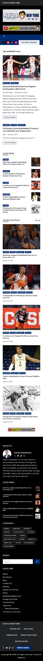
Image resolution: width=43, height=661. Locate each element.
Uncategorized (29, 542)
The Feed (28, 252)
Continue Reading (9, 117)
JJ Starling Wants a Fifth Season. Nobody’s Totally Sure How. (14, 175)
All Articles (7, 577)
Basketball (6, 83)
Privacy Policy (8, 602)
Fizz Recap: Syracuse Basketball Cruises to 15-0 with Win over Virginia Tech (21, 129)
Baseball (7, 528)
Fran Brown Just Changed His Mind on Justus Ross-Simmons (16, 186)
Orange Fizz (14, 83)
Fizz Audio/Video (18, 532)
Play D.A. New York (11, 3)
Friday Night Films (9, 539)
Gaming (6, 587)
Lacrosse (22, 539)
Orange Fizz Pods (10, 599)
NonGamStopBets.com (12, 596)
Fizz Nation (30, 532)
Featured (13, 125)
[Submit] (37, 561)
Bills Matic (27, 528)
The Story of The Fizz (11, 612)
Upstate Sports (8, 546)
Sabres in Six (8, 542)
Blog (4, 580)
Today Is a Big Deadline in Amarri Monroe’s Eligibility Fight (14, 198)
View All (37, 220)
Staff (4, 134)
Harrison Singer (8, 92)
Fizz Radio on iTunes (10, 535)
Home (5, 593)
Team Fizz (7, 605)
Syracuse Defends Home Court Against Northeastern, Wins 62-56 (19, 87)
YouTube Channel (23, 648)
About (5, 574)
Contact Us (7, 583)
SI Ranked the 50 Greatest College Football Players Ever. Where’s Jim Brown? (15, 210)
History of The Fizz (10, 590)
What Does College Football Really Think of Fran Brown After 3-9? (15, 163)
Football (5, 159)
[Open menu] (4, 36)
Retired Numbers (12, 608)
